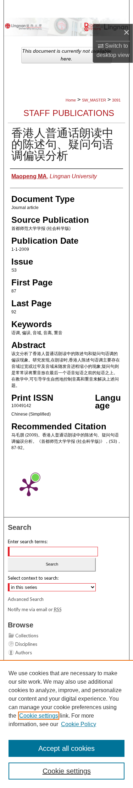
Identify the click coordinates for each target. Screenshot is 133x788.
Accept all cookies (66, 748)
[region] (66, 724)
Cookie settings (38, 716)
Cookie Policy (78, 724)
